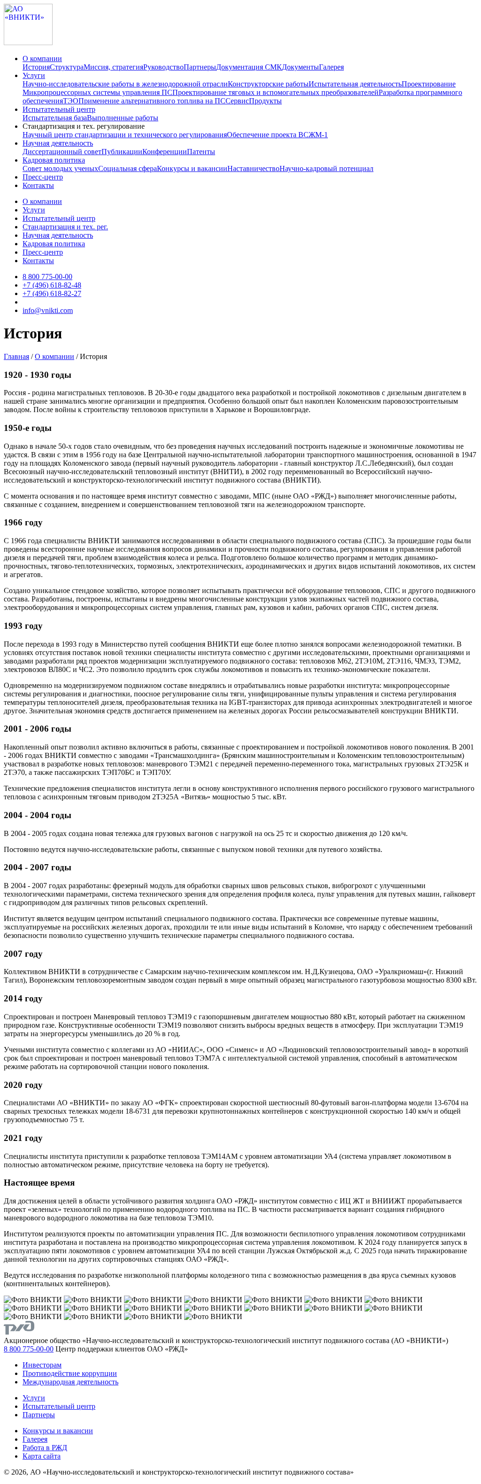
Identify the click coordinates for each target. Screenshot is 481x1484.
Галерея (331, 67)
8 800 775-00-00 (47, 277)
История (36, 67)
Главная (16, 356)
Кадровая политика (54, 160)
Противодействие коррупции (70, 1373)
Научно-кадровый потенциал (326, 168)
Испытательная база (55, 118)
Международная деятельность (70, 1382)
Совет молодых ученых (60, 168)
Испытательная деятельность (355, 84)
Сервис (237, 101)
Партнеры (200, 67)
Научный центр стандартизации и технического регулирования (125, 135)
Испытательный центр (59, 109)
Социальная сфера (127, 168)
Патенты (201, 152)
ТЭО (70, 101)
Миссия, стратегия (113, 67)
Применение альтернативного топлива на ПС (151, 101)
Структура (67, 67)
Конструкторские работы (268, 84)
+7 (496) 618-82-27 (52, 293)
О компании (42, 58)
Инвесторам (42, 1365)
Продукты (265, 101)
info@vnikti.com (48, 310)
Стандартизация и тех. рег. (65, 227)
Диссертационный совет (62, 152)
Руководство (163, 67)
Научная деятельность (58, 143)
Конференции (164, 152)
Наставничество (253, 168)
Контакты (38, 185)
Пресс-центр (43, 177)
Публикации (121, 152)
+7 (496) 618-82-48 (52, 285)
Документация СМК (249, 67)
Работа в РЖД (45, 1448)
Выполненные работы (122, 118)
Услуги (34, 75)
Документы (300, 67)
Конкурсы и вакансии (192, 168)
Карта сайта (42, 1456)
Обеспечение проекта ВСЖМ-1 (277, 135)
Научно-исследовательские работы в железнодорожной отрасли (125, 84)
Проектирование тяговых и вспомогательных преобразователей (275, 92)
